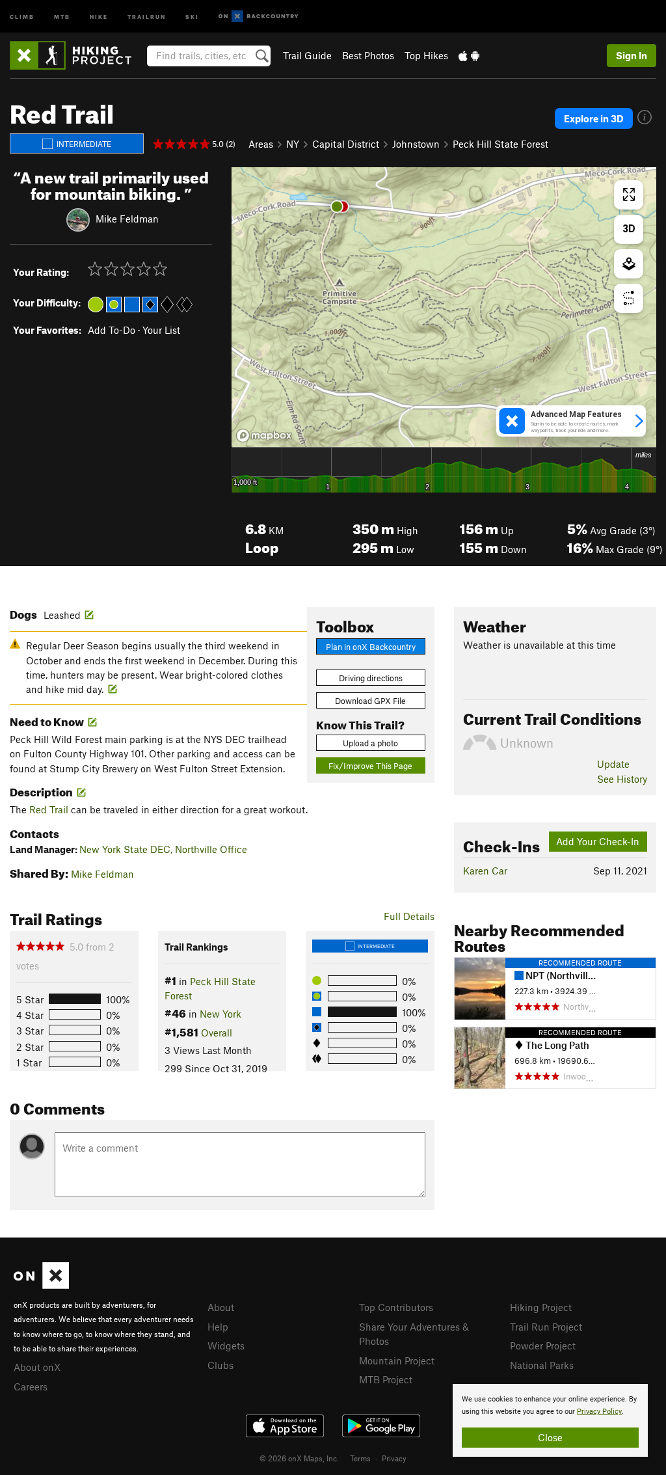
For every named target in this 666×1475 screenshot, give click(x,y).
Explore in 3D (594, 118)
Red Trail (48, 809)
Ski (192, 16)
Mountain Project (396, 1360)
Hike (99, 16)
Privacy (394, 1458)
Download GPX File (370, 701)
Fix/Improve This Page (370, 766)
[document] (550, 1420)
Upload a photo (370, 743)
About (220, 1307)
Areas (260, 144)
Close (550, 1437)
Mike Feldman (127, 218)
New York (220, 1014)
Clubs (220, 1365)
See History (622, 779)
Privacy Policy (599, 1411)
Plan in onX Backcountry (371, 647)
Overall (216, 1032)
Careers (30, 1386)
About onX (37, 1367)
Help (217, 1327)
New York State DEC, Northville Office (163, 849)
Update (613, 764)
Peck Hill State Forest (500, 144)
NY (292, 144)
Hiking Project (541, 1307)
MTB (62, 16)
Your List (161, 330)
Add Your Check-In (597, 841)
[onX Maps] (41, 1285)
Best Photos (368, 55)
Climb (22, 16)
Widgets (226, 1345)
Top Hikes (426, 55)
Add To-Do (111, 330)
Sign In (631, 55)
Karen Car (485, 870)
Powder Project (543, 1345)
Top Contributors (396, 1307)
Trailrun (146, 16)
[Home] (77, 55)
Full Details (409, 916)
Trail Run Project (546, 1327)
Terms (360, 1458)
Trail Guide (307, 55)
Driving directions (371, 678)
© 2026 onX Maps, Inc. (299, 1458)
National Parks (542, 1365)
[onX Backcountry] (258, 16)
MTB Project (385, 1379)
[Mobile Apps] (469, 55)
